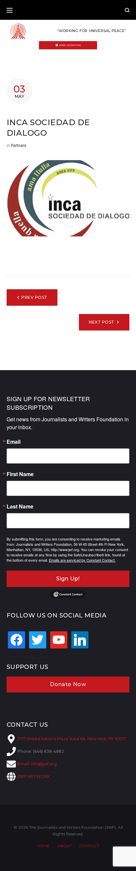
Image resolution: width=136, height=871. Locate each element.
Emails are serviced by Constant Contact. (82, 560)
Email (13, 441)
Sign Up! (68, 578)
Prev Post (34, 297)
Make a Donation (70, 45)
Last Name (20, 506)
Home (43, 845)
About (64, 845)
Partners (18, 145)
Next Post (101, 322)
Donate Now (68, 684)
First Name (20, 474)
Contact (89, 845)
